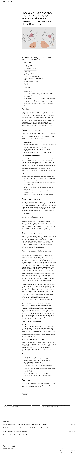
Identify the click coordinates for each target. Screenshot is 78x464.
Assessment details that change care (34, 78)
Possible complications (30, 73)
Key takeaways (28, 65)
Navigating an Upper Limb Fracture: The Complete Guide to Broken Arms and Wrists (25, 424)
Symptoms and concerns (30, 68)
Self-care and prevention (30, 80)
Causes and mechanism (30, 70)
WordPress (73, 460)
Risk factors (27, 71)
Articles (32, 50)
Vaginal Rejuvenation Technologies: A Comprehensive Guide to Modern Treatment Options (27, 428)
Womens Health (7, 2)
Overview (26, 66)
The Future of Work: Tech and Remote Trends (15, 435)
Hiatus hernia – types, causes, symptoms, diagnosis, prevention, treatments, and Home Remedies (56, 405)
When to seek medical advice (31, 81)
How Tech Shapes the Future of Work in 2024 (15, 431)
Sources (26, 83)
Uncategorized (36, 50)
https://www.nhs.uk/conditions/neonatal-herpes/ (37, 373)
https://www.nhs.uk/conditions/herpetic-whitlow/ (37, 359)
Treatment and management (31, 76)
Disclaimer (27, 84)
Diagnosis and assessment (31, 75)
